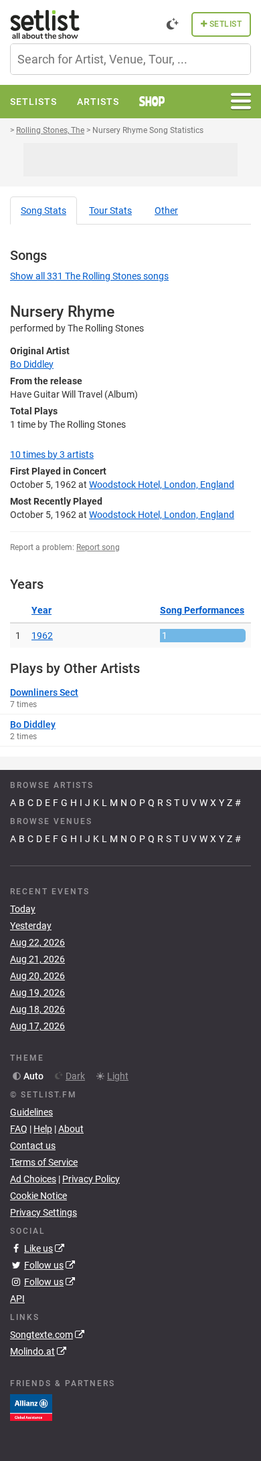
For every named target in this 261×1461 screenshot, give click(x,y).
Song (43, 210)
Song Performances (202, 610)
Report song (98, 547)
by (52, 454)
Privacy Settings (43, 1212)
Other (166, 210)
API (17, 1298)
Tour (110, 210)
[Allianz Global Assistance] (31, 1407)
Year (41, 610)
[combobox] (130, 59)
